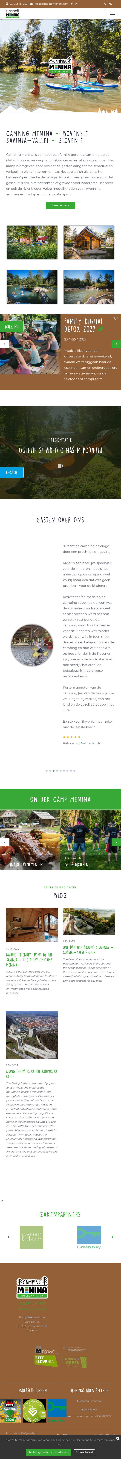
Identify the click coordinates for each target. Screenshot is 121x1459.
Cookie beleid (84, 1452)
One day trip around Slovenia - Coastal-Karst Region (88, 950)
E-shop (11, 472)
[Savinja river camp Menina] (89, 286)
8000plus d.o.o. (28, 1433)
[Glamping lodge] (89, 242)
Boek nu (12, 326)
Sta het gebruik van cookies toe (49, 1452)
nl (110, 3)
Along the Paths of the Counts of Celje (32, 1074)
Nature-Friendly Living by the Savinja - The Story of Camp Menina (29, 959)
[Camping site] (32, 242)
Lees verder (60, 205)
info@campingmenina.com (32, 1309)
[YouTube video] (60, 466)
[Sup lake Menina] (32, 286)
